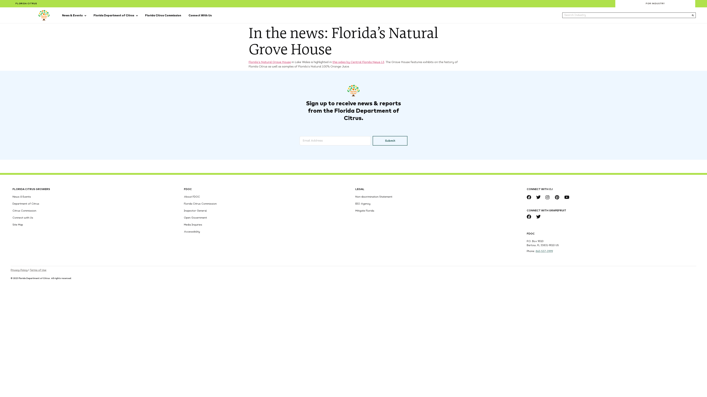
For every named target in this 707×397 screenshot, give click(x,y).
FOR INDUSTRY (655, 4)
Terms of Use (38, 270)
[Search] (693, 15)
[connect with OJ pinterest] (558, 197)
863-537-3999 (544, 251)
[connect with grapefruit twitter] (539, 216)
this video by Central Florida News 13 (358, 62)
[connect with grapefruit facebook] (530, 216)
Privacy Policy (19, 270)
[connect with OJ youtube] (567, 197)
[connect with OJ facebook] (530, 197)
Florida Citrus (26, 4)
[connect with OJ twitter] (539, 197)
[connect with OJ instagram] (549, 197)
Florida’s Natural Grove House (270, 62)
